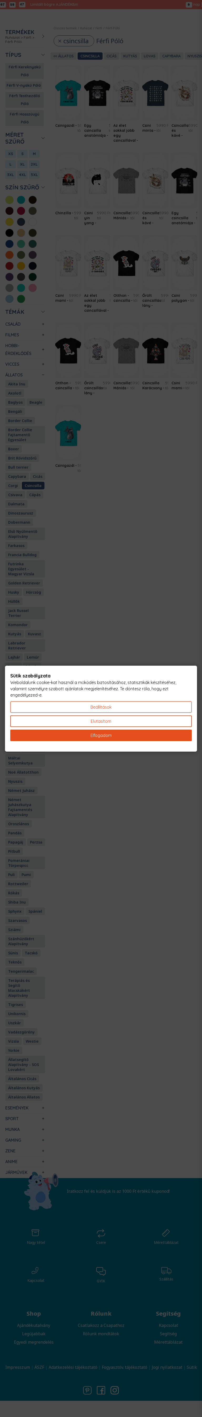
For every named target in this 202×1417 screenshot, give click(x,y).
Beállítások (101, 707)
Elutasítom (101, 721)
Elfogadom (101, 735)
